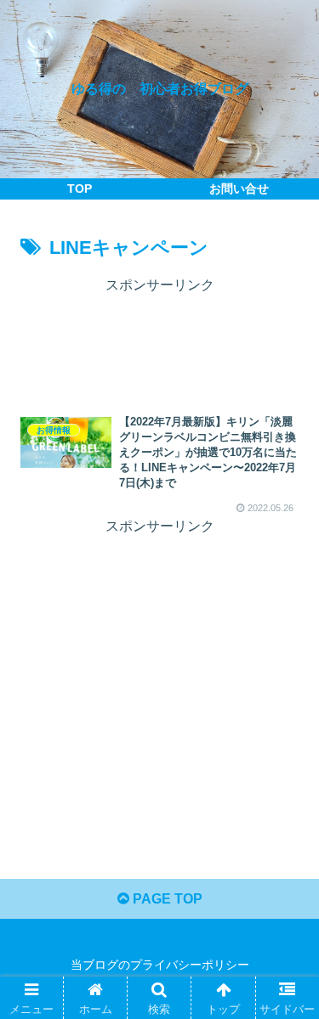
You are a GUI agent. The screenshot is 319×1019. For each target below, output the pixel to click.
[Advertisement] (159, 340)
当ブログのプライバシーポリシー (160, 964)
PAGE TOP (165, 899)
